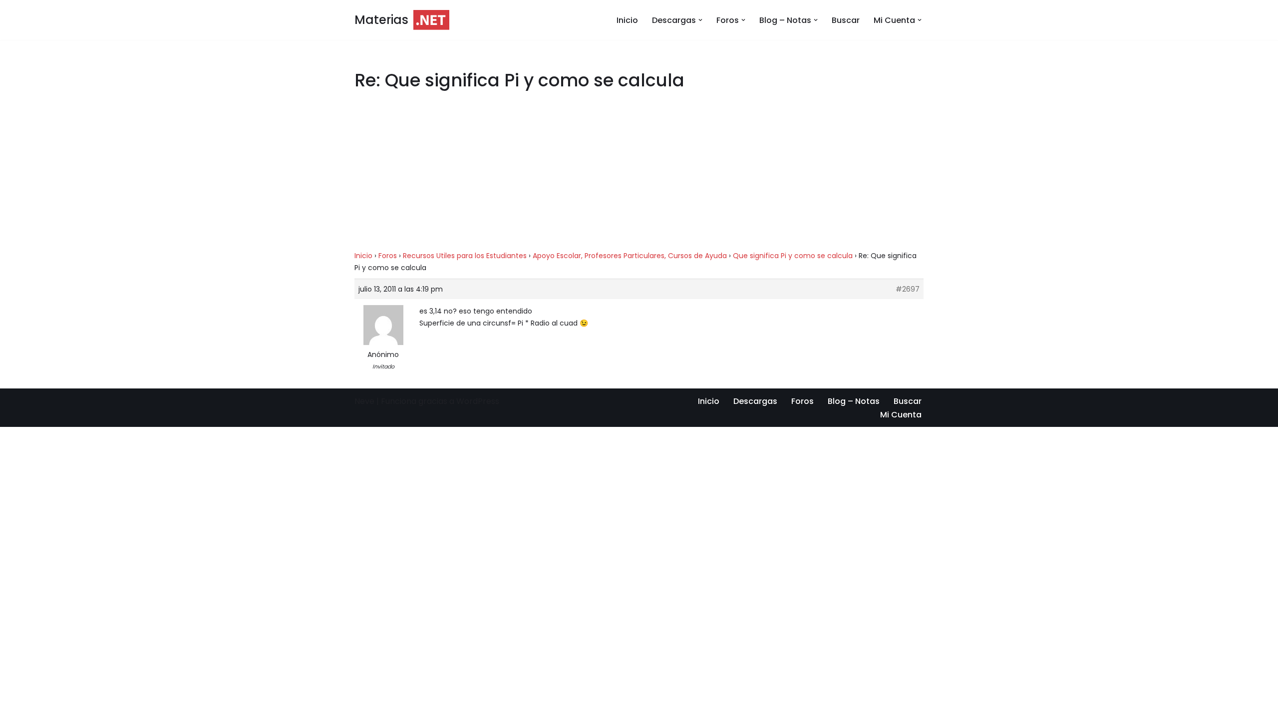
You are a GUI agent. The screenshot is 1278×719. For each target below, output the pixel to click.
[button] (700, 20)
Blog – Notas (854, 401)
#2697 (908, 289)
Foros (387, 256)
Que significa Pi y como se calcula (793, 256)
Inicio (627, 20)
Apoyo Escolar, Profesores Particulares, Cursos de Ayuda (630, 256)
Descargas (755, 401)
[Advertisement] (639, 176)
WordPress (477, 401)
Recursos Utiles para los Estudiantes (465, 256)
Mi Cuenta (901, 414)
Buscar (846, 20)
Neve (364, 401)
